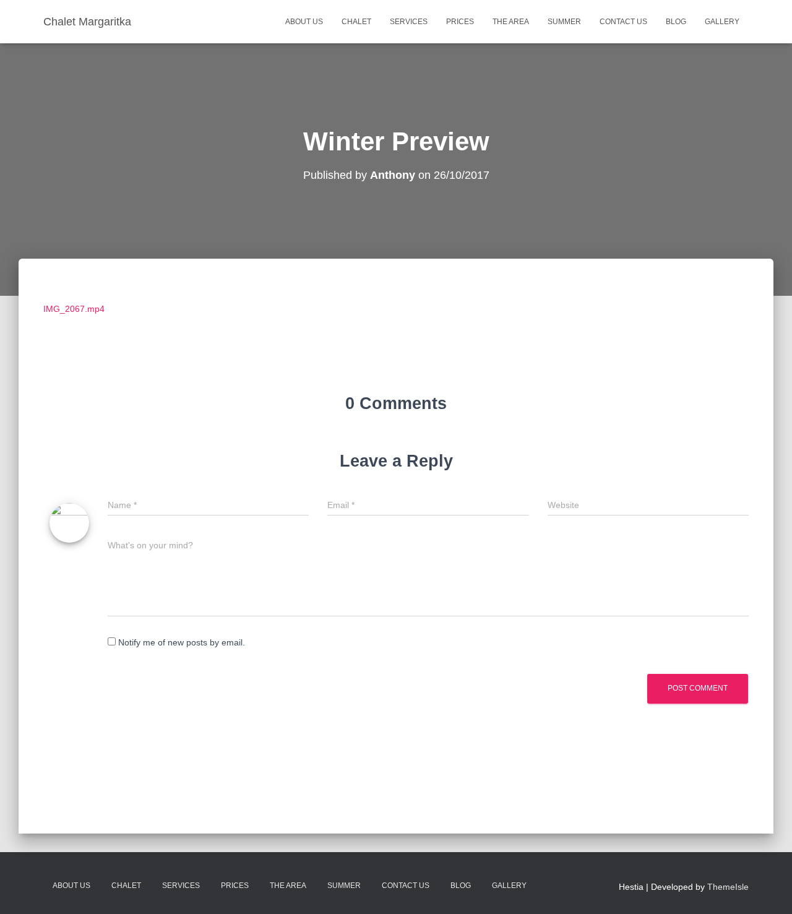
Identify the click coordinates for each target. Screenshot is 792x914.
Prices (460, 21)
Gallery (722, 21)
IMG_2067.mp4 (74, 309)
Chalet (356, 21)
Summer (564, 21)
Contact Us (623, 21)
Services (409, 21)
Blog (676, 21)
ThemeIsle (728, 887)
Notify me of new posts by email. (181, 642)
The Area (511, 21)
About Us (304, 21)
